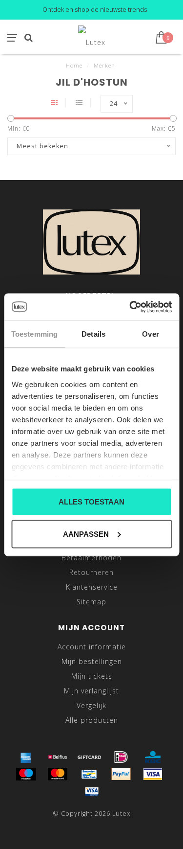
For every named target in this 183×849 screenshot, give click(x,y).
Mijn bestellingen (91, 661)
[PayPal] (121, 774)
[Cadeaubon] (89, 757)
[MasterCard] (57, 774)
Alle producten (91, 720)
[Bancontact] (89, 774)
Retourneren (91, 572)
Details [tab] (93, 334)
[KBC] (153, 757)
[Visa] (153, 774)
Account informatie (92, 646)
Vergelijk (91, 705)
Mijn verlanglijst (91, 690)
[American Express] (26, 757)
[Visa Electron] (92, 791)
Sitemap (91, 601)
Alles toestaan (91, 502)
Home (74, 65)
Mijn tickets (91, 676)
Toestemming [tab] (34, 334)
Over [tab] (150, 334)
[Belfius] (57, 757)
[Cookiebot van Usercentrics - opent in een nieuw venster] (130, 306)
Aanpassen (86, 533)
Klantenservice (92, 587)
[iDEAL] (121, 757)
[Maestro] (26, 774)
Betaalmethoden (91, 557)
